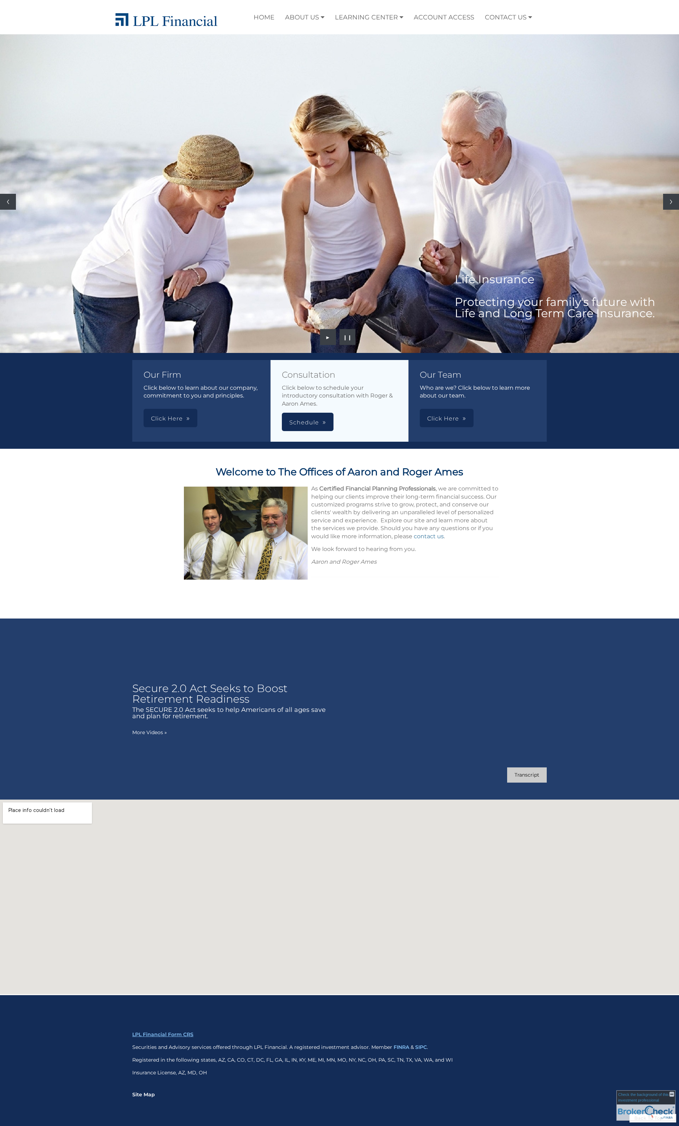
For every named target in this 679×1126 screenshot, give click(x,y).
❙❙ (347, 337)
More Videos (149, 732)
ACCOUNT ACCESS (444, 17)
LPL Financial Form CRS (162, 1034)
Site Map (143, 1094)
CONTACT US (506, 17)
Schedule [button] (304, 422)
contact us (429, 536)
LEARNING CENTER (366, 17)
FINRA (401, 1047)
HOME (264, 17)
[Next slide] (671, 202)
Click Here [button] (167, 418)
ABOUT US (302, 17)
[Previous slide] (8, 202)
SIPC (421, 1047)
